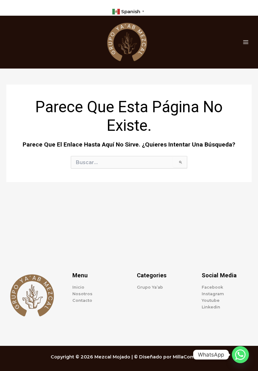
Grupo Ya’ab (150, 287)
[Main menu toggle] (246, 42)
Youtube (211, 300)
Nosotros (82, 293)
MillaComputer (190, 357)
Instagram (213, 293)
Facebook (212, 287)
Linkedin (211, 307)
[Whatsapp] (240, 354)
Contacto (82, 300)
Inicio (78, 287)
